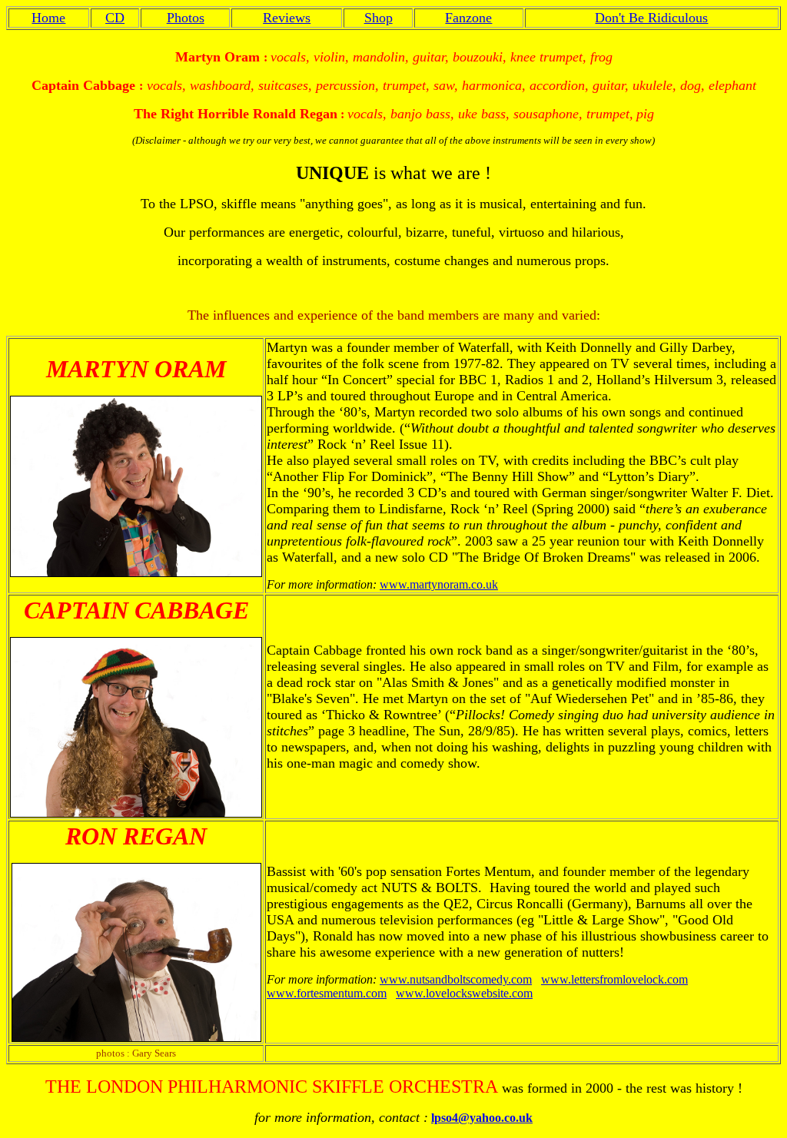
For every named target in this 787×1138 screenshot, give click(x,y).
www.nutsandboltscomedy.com (456, 979)
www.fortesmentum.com (327, 993)
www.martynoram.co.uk (439, 584)
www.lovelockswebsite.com (464, 993)
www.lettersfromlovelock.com (614, 979)
